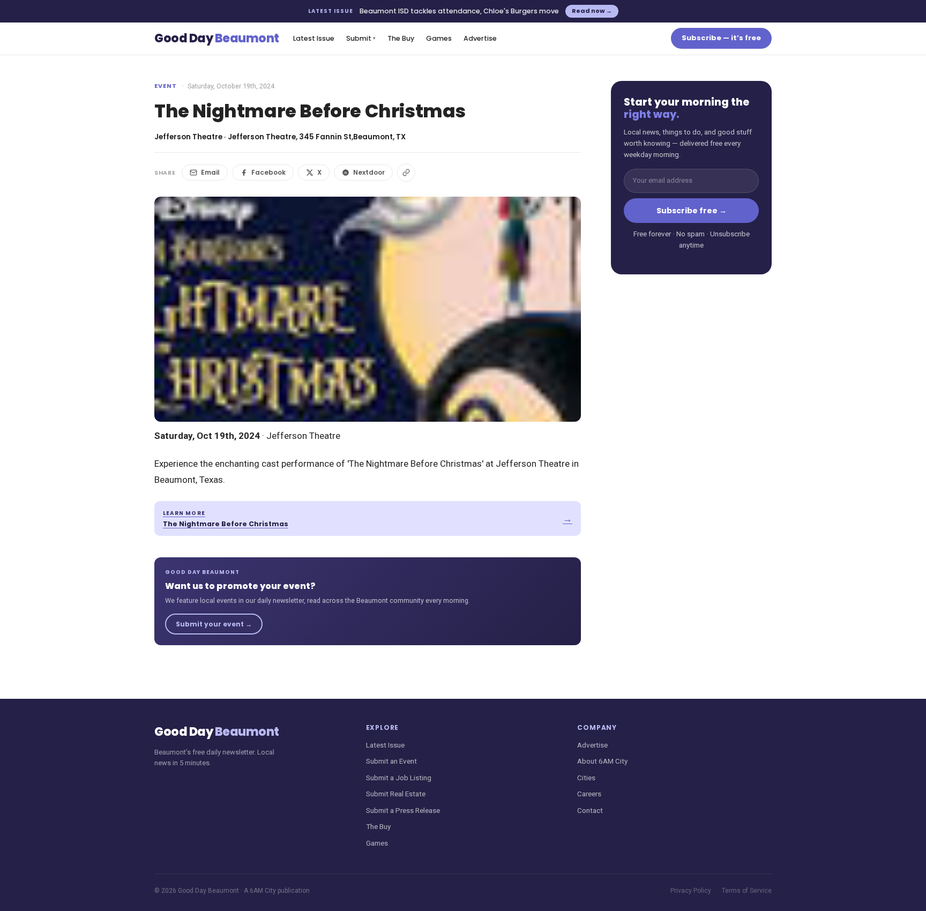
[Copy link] (406, 172)
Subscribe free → (691, 210)
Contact (590, 810)
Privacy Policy (690, 890)
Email (210, 172)
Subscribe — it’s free (721, 38)
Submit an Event (391, 761)
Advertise (480, 38)
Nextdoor (369, 172)
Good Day (216, 38)
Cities (586, 777)
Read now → (592, 10)
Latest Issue (313, 38)
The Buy (400, 38)
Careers (589, 793)
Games (439, 38)
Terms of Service (747, 890)
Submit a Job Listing (398, 777)
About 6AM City (602, 761)
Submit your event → (214, 624)
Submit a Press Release (403, 810)
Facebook (268, 172)
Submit (361, 38)
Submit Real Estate (395, 793)
